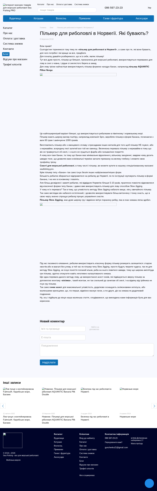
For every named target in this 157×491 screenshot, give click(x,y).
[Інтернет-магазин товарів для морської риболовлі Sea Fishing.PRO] (12, 440)
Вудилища (15, 18)
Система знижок (82, 4)
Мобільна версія (13, 460)
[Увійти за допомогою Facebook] (102, 328)
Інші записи (12, 382)
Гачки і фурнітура (113, 18)
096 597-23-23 (114, 7)
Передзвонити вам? (113, 442)
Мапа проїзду (137, 443)
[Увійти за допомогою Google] (107, 328)
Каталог (40, 4)
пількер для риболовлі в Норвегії (97, 49)
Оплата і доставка (64, 4)
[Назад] (3, 406)
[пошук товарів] (94, 9)
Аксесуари (142, 18)
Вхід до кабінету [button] (87, 438)
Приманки (84, 18)
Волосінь (61, 18)
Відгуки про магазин (15, 59)
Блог (6, 54)
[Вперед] (154, 406)
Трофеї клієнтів (12, 64)
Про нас (50, 4)
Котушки (38, 18)
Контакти (8, 48)
